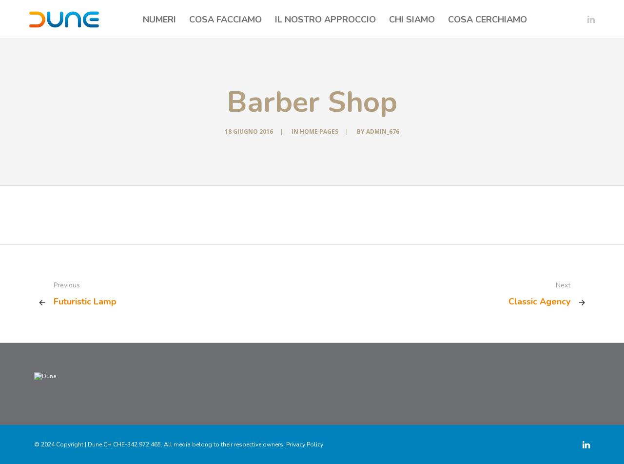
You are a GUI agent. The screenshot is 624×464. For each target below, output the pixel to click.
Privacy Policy (304, 444)
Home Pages (319, 131)
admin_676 (382, 131)
